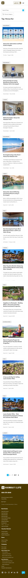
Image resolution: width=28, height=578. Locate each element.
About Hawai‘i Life (5, 550)
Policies (16, 504)
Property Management (5, 534)
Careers (2, 566)
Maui (4, 210)
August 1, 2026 (10, 55)
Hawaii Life (5, 204)
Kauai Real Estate (4, 513)
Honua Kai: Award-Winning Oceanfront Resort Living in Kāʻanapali (11, 193)
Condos (5, 247)
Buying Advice (7, 321)
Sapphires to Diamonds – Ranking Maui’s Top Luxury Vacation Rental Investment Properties (13, 304)
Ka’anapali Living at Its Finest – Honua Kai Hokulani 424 (12, 155)
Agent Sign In (3, 501)
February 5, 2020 (12, 241)
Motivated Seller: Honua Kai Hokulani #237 (11, 118)
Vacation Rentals (4, 531)
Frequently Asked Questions (6, 567)
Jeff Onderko (5, 241)
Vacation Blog (3, 541)
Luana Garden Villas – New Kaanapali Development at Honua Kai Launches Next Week (13, 415)
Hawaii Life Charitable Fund (7, 557)
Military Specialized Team (7, 560)
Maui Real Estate (4, 516)
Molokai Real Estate (5, 521)
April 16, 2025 (11, 204)
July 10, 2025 (12, 130)
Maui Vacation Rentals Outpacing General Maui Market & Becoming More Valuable (13, 267)
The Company (5, 552)
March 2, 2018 (11, 427)
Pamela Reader (6, 93)
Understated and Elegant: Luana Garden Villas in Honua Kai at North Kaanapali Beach (12, 452)
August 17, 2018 (11, 353)
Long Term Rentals (4, 526)
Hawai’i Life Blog (4, 540)
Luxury (5, 99)
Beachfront (6, 25)
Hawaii (5, 173)
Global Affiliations (5, 564)
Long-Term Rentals (4, 533)
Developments (4, 522)
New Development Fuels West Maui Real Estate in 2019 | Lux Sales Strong (12, 230)
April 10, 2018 (11, 388)
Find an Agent (3, 546)
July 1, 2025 (12, 167)
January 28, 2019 (12, 316)
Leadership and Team (6, 553)
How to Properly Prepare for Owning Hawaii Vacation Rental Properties (12, 341)
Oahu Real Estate (4, 514)
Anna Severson (6, 464)
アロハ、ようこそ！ (5, 524)
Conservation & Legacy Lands (8, 562)
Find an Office (4, 498)
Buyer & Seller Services (6, 555)
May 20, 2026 (12, 93)
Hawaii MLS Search (4, 511)
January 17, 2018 (13, 464)
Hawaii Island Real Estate (5, 517)
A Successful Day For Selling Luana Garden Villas (11, 377)
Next (16, 475)
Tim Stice (5, 55)
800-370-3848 (6, 492)
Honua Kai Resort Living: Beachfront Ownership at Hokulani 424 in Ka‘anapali (11, 82)
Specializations (4, 559)
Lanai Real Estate (4, 519)
